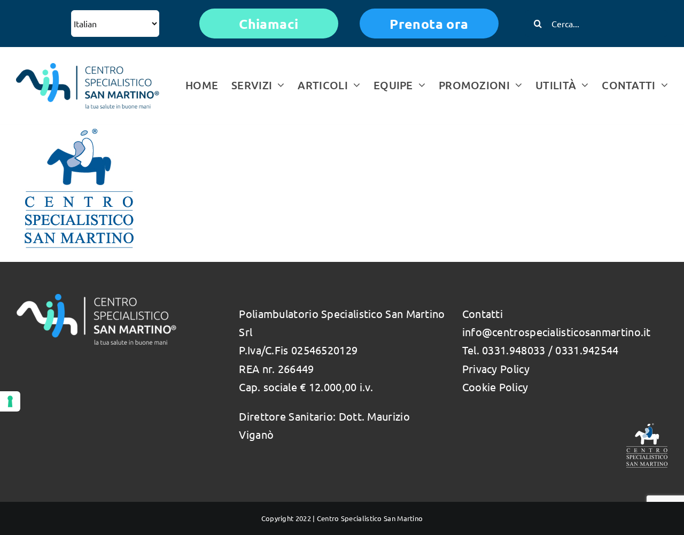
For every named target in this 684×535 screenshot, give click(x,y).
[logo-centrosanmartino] (87, 68)
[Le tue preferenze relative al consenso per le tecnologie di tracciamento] (10, 401)
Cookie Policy (495, 386)
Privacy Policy (496, 368)
